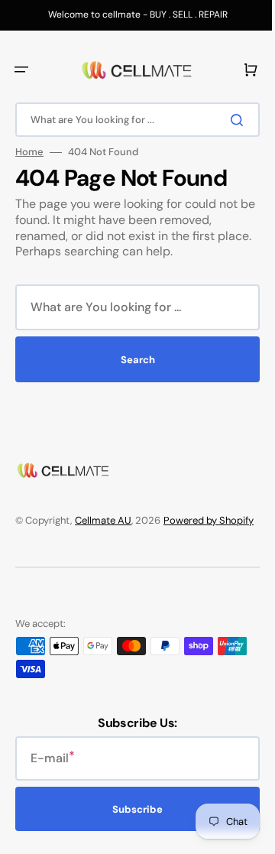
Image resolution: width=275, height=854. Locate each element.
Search (132, 359)
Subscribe (132, 824)
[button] (21, 69)
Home (29, 152)
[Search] (228, 120)
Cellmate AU (103, 520)
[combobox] (131, 119)
